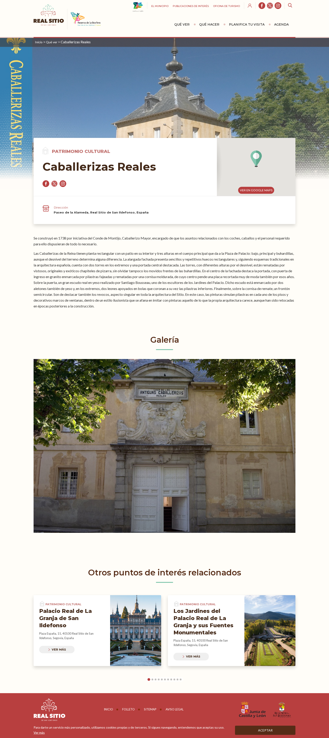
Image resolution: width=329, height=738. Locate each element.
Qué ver (182, 24)
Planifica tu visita (247, 24)
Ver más (59, 649)
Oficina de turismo (226, 6)
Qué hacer (209, 24)
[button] (256, 158)
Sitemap (150, 709)
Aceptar (265, 730)
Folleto (128, 709)
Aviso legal (175, 709)
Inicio (39, 42)
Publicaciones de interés (191, 6)
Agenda (281, 24)
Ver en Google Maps (256, 190)
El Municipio (160, 6)
